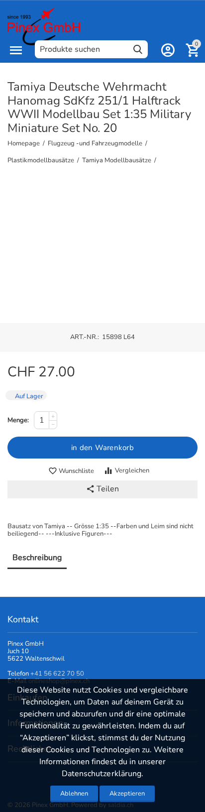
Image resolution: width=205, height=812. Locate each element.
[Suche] (138, 49)
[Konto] (167, 50)
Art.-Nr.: (84, 337)
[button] (102, 489)
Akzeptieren (127, 793)
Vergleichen (132, 470)
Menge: (18, 420)
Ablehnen (74, 793)
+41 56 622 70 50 (57, 673)
